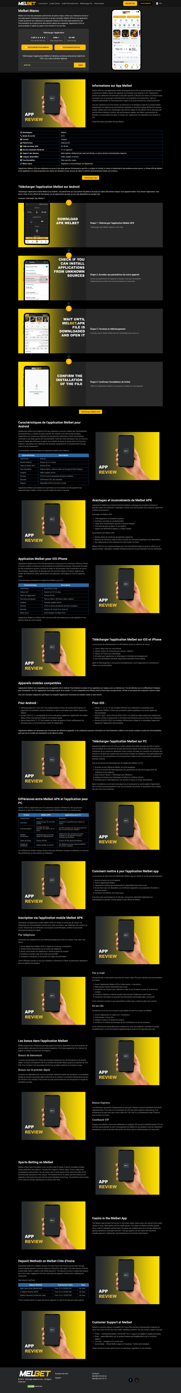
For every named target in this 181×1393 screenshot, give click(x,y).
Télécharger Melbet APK (90, 412)
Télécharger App (90, 178)
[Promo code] (29, 65)
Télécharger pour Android (38, 47)
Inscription (130, 3)
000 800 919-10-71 (99, 1379)
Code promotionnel (69, 4)
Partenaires (99, 4)
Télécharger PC (86, 4)
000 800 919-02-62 (99, 1376)
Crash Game (54, 4)
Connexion (43, 4)
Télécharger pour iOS (71, 47)
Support (58, 1378)
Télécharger (145, 3)
